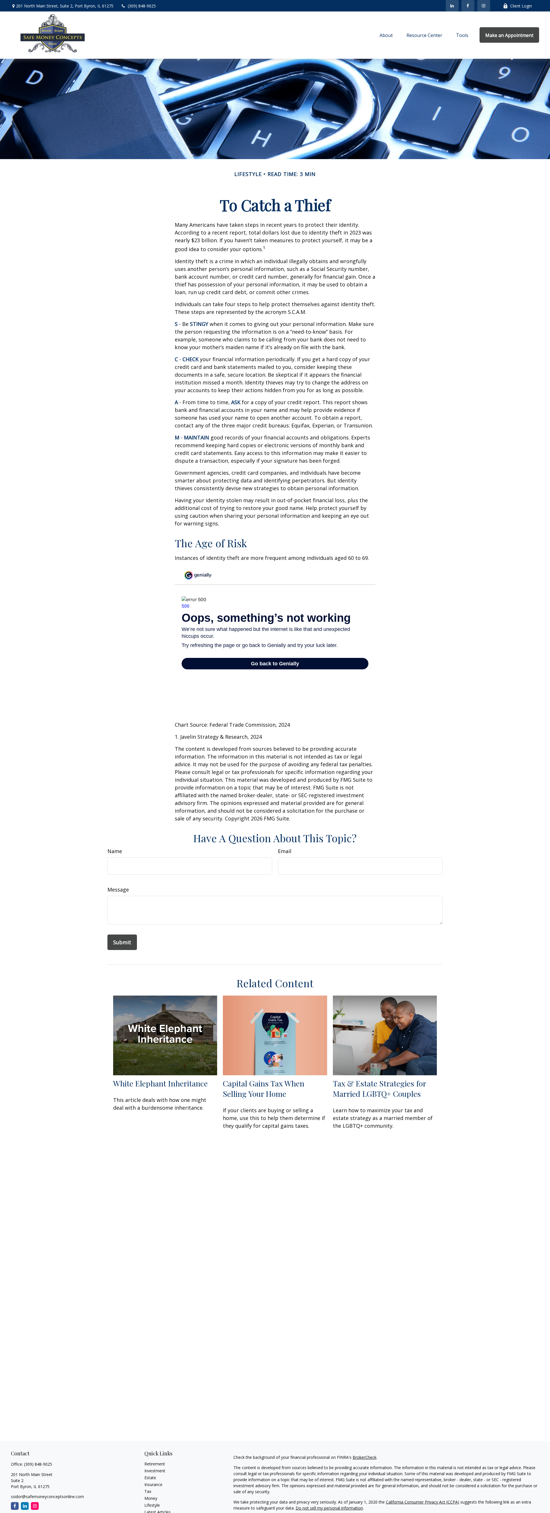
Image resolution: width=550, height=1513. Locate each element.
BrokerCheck (364, 1457)
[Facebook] (467, 5)
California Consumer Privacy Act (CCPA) (422, 1502)
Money (150, 1498)
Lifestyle (152, 1505)
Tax (147, 1491)
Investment (154, 1470)
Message (118, 889)
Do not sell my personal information (329, 1508)
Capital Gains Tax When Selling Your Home (263, 1088)
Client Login (521, 6)
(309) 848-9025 (142, 6)
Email (284, 851)
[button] (386, 35)
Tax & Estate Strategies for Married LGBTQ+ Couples (379, 1088)
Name (114, 851)
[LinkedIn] (452, 5)
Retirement (154, 1464)
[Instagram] (35, 1506)
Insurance (153, 1484)
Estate (150, 1477)
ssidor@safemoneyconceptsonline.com (47, 1496)
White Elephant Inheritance (160, 1083)
